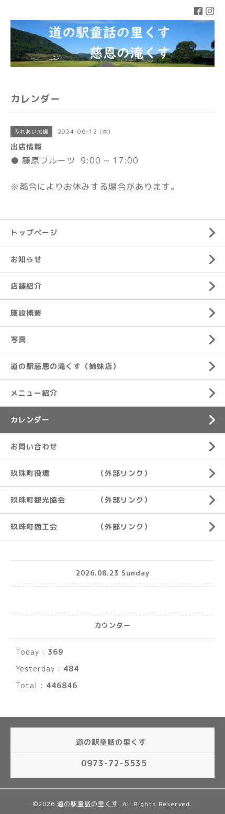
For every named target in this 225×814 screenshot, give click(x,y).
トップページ (34, 232)
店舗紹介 (26, 286)
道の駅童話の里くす (87, 803)
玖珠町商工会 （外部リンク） (81, 526)
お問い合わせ (34, 446)
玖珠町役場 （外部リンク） (81, 473)
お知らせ (26, 259)
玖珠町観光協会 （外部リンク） (81, 500)
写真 (18, 339)
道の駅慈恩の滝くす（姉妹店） (65, 366)
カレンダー (30, 420)
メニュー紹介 (34, 393)
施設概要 (26, 313)
